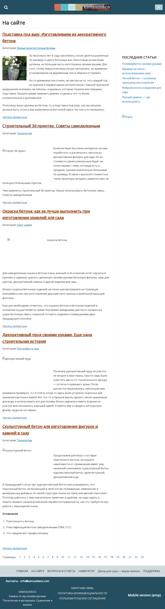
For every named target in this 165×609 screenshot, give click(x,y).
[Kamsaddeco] (82, 7)
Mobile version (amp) (144, 595)
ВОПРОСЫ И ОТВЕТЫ (61, 571)
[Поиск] (6, 7)
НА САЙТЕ (37, 571)
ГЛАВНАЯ (22, 571)
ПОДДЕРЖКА (151, 571)
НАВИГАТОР (86, 571)
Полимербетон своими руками (141, 64)
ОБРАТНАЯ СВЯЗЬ (82, 588)
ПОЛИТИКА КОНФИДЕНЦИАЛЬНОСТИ (82, 593)
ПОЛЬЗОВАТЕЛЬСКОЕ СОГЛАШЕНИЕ (82, 598)
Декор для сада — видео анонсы (119, 571)
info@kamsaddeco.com (34, 581)
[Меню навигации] (159, 7)
